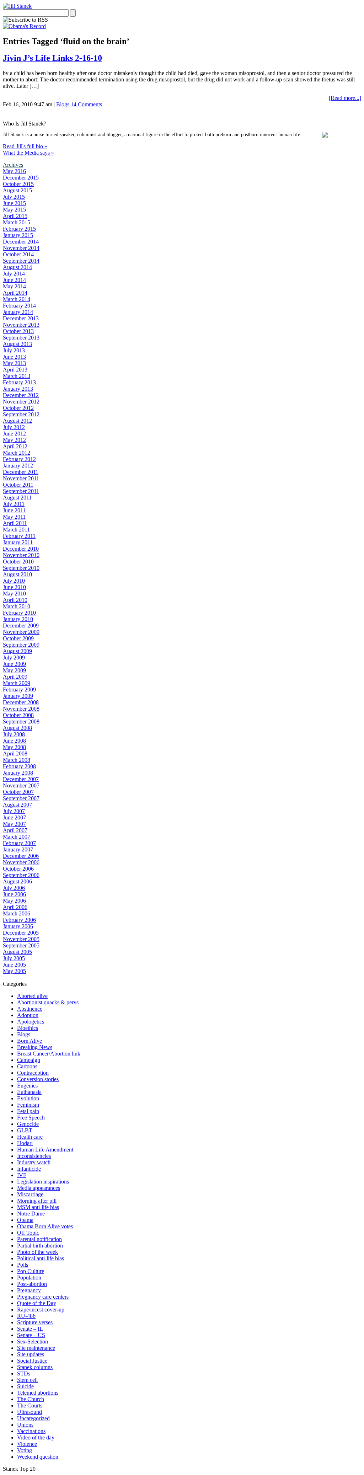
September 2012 (21, 414)
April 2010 (15, 600)
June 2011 (14, 510)
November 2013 (21, 325)
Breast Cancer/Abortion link (48, 1054)
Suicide (25, 1386)
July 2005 (14, 958)
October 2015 (18, 184)
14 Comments (86, 104)
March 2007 (16, 837)
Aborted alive (32, 996)
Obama (25, 1220)
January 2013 (18, 389)
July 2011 (14, 504)
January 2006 (18, 926)
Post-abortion (32, 1284)
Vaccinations (31, 1431)
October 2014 (18, 254)
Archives (13, 165)
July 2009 (14, 657)
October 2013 (18, 331)
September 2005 (21, 945)
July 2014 (14, 274)
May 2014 (14, 286)
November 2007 (21, 785)
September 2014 (21, 261)
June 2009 (14, 664)
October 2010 (18, 562)
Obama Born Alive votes (45, 1226)
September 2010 (21, 568)
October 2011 (18, 485)
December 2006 (21, 856)
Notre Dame (31, 1214)
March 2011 (16, 530)
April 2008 (15, 753)
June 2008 (14, 741)
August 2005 (17, 952)
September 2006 (21, 875)
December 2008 (21, 702)
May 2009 (14, 670)
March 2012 (16, 453)
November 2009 (21, 632)
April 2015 (15, 216)
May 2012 (14, 440)
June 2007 (14, 817)
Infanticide (29, 1169)
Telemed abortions (37, 1393)
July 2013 (14, 350)
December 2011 (20, 472)
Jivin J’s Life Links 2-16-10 (52, 58)
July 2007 (14, 811)
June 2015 (14, 203)
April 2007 (15, 830)
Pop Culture (30, 1271)
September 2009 (21, 645)
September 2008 (21, 721)
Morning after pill (37, 1201)
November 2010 (21, 555)
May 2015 (14, 210)
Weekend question (37, 1457)
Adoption (27, 1015)
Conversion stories (38, 1079)
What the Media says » (28, 153)
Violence (27, 1444)
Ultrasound (29, 1412)
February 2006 (19, 920)
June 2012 (14, 434)
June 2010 (14, 587)
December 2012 (21, 395)
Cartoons (27, 1066)
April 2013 (15, 370)
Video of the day (35, 1437)
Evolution (28, 1098)
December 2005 (21, 933)
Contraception (33, 1073)
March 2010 (16, 606)
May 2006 (14, 901)
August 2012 (17, 421)
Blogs (62, 104)
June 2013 (14, 357)
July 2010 (14, 581)
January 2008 (18, 773)
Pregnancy (29, 1290)
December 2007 (21, 779)
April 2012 (15, 446)
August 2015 (17, 190)
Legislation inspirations (43, 1182)
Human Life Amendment (45, 1150)
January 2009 (18, 696)
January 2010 (18, 619)
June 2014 (14, 280)
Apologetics (30, 1022)
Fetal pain (28, 1111)
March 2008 (16, 760)
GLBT (24, 1130)
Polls (22, 1265)
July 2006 (14, 888)
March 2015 (16, 222)
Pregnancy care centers (43, 1297)
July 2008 (14, 734)
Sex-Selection (32, 1341)
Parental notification (39, 1239)
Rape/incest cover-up (40, 1309)
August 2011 (17, 498)
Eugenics (27, 1086)
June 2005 (14, 965)
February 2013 (19, 382)
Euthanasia (29, 1092)
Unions (25, 1425)
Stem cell (27, 1380)
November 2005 (21, 939)
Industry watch (33, 1162)
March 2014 (16, 299)
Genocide (28, 1124)
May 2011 (14, 517)
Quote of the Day (36, 1303)
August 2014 (17, 267)
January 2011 (18, 542)
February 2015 (19, 229)
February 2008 (19, 766)
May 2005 (14, 971)
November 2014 (21, 248)
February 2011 (19, 536)
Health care (30, 1137)
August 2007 (17, 805)
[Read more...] (345, 98)
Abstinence (29, 1009)
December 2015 (21, 178)
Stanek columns (35, 1367)
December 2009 (21, 625)
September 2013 (21, 338)
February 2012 (19, 459)
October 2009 (18, 638)
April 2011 (15, 523)
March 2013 (16, 376)
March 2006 (16, 913)
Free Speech (31, 1118)
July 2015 (14, 197)
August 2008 (17, 728)
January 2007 (18, 849)
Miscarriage (30, 1194)
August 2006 (17, 881)
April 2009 (15, 677)
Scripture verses (35, 1322)
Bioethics (27, 1028)
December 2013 (21, 318)
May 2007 (14, 824)
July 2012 (14, 427)
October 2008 (18, 715)
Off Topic (28, 1233)
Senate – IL (30, 1329)
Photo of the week (37, 1252)
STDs (23, 1373)
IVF (21, 1175)
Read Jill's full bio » (25, 146)
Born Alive (29, 1041)
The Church (30, 1399)
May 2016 (14, 171)
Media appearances (38, 1188)
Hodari (25, 1143)
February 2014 (19, 306)
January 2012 (18, 466)
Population (29, 1277)
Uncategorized (33, 1418)
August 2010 (17, 574)
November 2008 (21, 709)
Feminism (28, 1105)
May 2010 (14, 593)
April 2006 (15, 907)
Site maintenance (36, 1348)
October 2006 (18, 869)
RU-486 (26, 1316)
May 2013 (14, 363)
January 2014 (18, 312)
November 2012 (21, 402)
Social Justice (32, 1361)
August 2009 (17, 651)
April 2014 (15, 293)
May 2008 (14, 747)
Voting (24, 1450)
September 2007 (21, 798)
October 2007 (18, 792)
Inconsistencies (34, 1156)
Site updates (30, 1354)
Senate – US (31, 1335)
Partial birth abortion (40, 1245)
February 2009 (19, 689)
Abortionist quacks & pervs (48, 1002)
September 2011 (21, 491)
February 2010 (19, 613)
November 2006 (21, 862)
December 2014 (21, 242)
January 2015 (18, 235)
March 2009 (16, 683)
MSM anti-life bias (38, 1207)
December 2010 (21, 549)
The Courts (29, 1405)
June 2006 (14, 894)
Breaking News (34, 1047)
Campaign (28, 1060)
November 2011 (21, 478)
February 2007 (19, 843)
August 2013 (17, 344)
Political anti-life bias (40, 1258)
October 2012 (18, 408)
